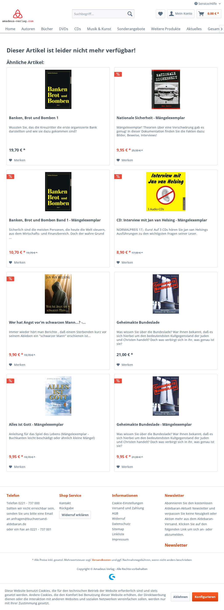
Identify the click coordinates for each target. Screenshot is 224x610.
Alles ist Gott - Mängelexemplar (36, 424)
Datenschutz (121, 524)
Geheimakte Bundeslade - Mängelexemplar (154, 424)
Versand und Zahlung (128, 508)
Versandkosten (101, 560)
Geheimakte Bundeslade (138, 322)
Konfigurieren (205, 597)
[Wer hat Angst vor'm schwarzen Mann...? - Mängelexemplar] (58, 294)
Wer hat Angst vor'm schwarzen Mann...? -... (47, 322)
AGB (115, 513)
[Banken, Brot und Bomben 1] (58, 89)
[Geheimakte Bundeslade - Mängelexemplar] (166, 396)
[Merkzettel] (160, 13)
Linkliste (118, 534)
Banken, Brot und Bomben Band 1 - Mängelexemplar (55, 220)
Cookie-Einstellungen (127, 503)
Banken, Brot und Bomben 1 (33, 118)
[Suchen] (130, 13)
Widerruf (118, 518)
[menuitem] (103, 13)
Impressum (120, 539)
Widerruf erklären (75, 515)
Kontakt (65, 503)
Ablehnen (180, 597)
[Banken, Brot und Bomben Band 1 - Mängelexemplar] (58, 191)
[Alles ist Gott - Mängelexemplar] (58, 396)
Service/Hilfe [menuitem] (208, 4)
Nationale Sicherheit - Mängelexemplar (151, 118)
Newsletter (176, 545)
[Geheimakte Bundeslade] (166, 294)
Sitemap (118, 529)
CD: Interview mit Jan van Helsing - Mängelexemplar (162, 220)
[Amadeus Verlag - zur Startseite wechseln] (17, 16)
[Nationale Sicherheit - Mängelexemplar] (166, 89)
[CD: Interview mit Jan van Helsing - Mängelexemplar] (166, 191)
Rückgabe (66, 508)
